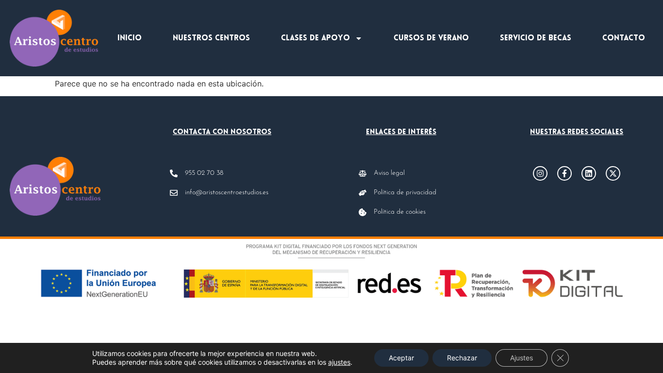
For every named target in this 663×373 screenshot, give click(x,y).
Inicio (129, 38)
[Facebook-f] (564, 173)
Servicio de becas (535, 38)
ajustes (339, 362)
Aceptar (401, 358)
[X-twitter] (613, 173)
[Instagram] (540, 173)
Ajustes (521, 358)
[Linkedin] (588, 173)
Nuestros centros (211, 38)
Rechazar (462, 358)
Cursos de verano (431, 38)
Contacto (623, 38)
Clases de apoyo (315, 38)
